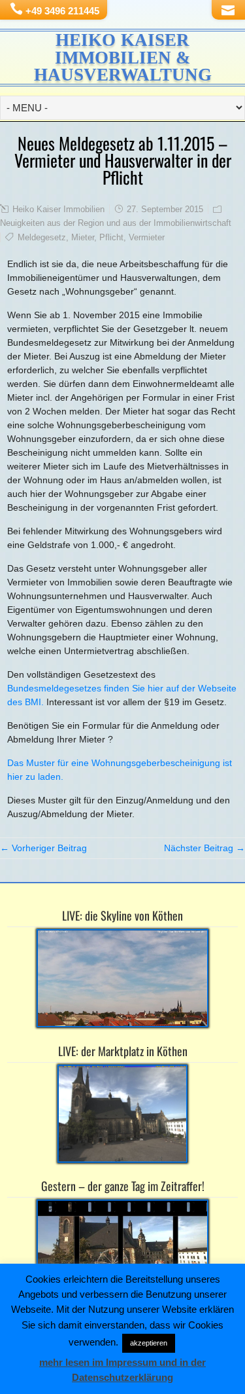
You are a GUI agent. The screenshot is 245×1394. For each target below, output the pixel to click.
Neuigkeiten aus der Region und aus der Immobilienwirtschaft (115, 223)
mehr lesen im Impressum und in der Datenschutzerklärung (122, 1370)
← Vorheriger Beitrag (43, 848)
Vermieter (147, 237)
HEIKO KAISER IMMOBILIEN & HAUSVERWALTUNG (123, 57)
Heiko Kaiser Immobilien (58, 209)
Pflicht (111, 237)
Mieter (82, 237)
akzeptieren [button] (148, 1343)
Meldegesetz (42, 237)
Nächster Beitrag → (204, 848)
